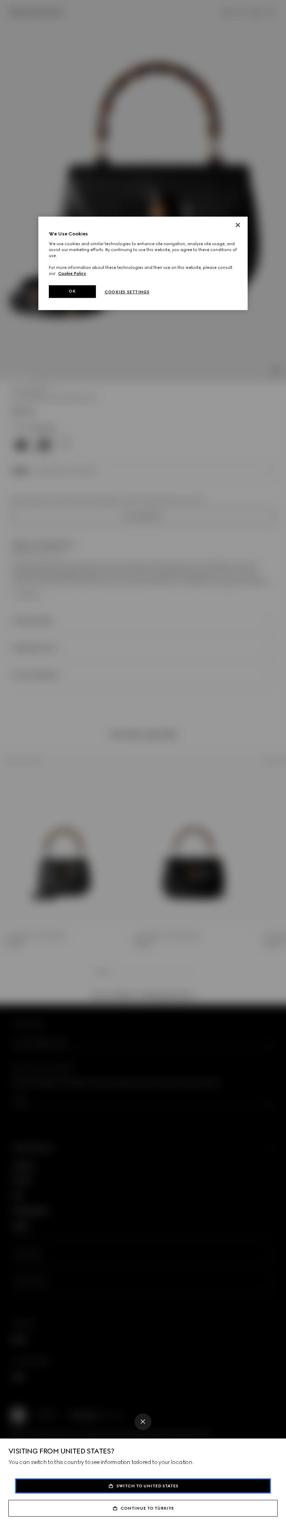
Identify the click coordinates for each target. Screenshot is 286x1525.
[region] (143, 263)
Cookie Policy (72, 273)
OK (72, 291)
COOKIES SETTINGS (127, 291)
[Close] (143, 1421)
